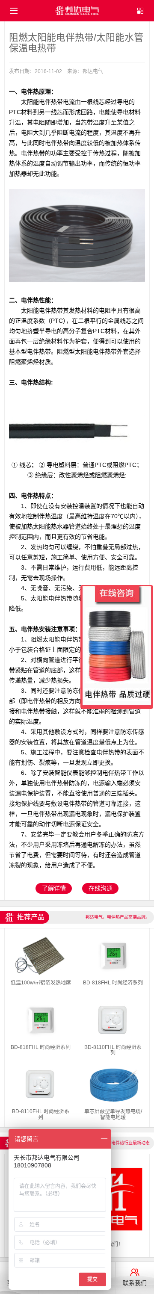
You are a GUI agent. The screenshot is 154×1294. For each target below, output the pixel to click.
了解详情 (54, 888)
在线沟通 (101, 888)
